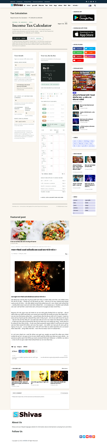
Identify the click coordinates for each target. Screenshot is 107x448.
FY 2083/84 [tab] (19, 38)
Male (16, 74)
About (79, 445)
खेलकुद (55, 5)
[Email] (32, 351)
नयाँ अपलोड (75, 5)
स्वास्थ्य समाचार (91, 146)
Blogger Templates (22, 445)
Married (33, 74)
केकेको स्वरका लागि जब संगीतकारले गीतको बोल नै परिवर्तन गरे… (86, 120)
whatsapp (79, 52)
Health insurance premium (28, 109)
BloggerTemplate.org (40, 445)
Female (21, 74)
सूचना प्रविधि (34, 5)
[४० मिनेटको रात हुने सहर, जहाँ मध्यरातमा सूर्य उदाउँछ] (76, 128)
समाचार (78, 146)
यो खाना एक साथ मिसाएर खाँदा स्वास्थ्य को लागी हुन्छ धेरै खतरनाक (23, 241)
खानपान (75, 141)
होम (24, 5)
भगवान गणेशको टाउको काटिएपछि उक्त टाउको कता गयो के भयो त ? (58, 382)
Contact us (20, 1)
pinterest (79, 56)
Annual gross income (20, 62)
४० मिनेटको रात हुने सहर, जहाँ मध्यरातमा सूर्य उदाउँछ (87, 127)
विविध (69, 5)
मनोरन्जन (28, 5)
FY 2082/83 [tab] (34, 38)
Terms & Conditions (38, 1)
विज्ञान (46, 5)
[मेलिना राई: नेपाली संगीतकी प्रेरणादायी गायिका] (76, 107)
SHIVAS (25, 440)
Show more (64, 368)
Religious (19, 346)
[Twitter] (23, 351)
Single (27, 74)
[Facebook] (20, 351)
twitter (91, 48)
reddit (91, 52)
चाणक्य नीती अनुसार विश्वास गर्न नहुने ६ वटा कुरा (39, 382)
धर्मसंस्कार (60, 5)
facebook (79, 48)
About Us (12, 1)
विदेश (74, 146)
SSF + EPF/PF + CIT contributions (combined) (23, 96)
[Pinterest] (29, 351)
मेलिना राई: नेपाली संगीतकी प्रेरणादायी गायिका (87, 105)
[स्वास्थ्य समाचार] (39, 230)
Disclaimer (47, 1)
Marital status (29, 72)
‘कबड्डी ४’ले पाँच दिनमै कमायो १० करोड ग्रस (87, 112)
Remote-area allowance (21, 118)
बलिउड (92, 141)
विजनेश (50, 5)
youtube (79, 60)
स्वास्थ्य (75, 205)
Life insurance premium (18, 108)
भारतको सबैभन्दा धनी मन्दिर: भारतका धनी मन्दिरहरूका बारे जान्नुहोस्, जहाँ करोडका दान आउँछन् (20, 383)
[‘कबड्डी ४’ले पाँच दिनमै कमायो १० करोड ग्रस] (76, 114)
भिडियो (65, 5)
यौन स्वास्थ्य (76, 210)
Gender (16, 72)
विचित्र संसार (41, 5)
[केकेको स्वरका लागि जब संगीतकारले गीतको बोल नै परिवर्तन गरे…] (76, 121)
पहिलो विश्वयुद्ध (86, 141)
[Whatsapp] (26, 351)
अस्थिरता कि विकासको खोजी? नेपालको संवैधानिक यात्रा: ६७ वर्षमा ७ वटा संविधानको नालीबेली (84, 97)
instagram (91, 56)
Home (13, 246)
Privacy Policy (27, 1)
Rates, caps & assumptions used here (52, 197)
